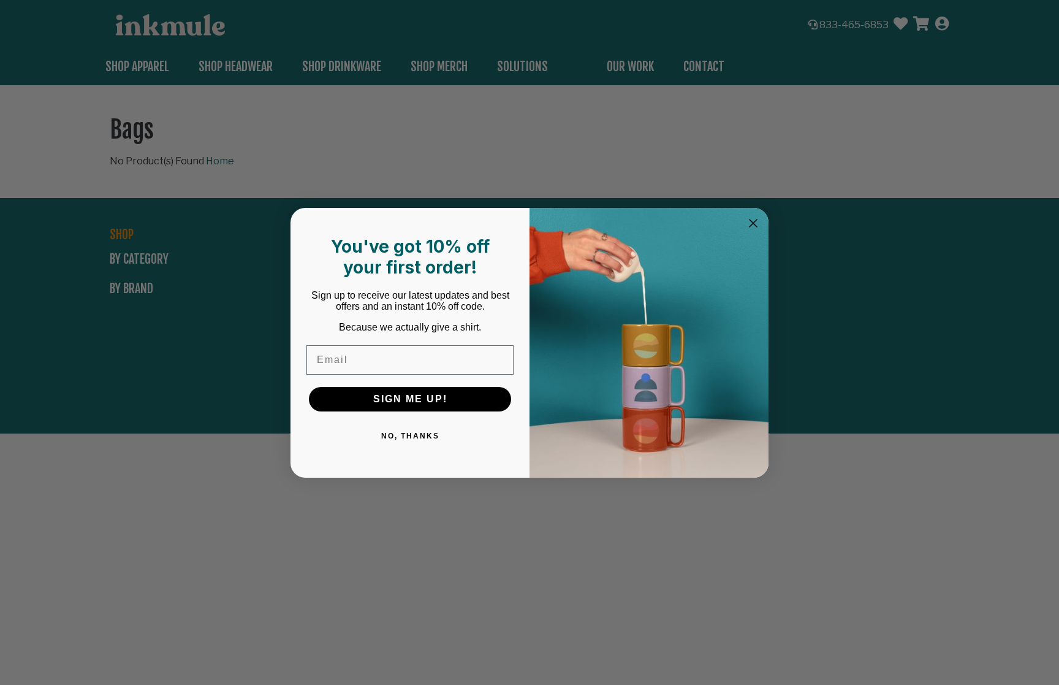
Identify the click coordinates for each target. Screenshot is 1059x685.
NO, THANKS (410, 436)
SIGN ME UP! (410, 399)
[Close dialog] (753, 223)
